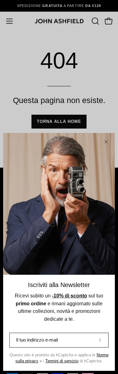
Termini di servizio (61, 361)
